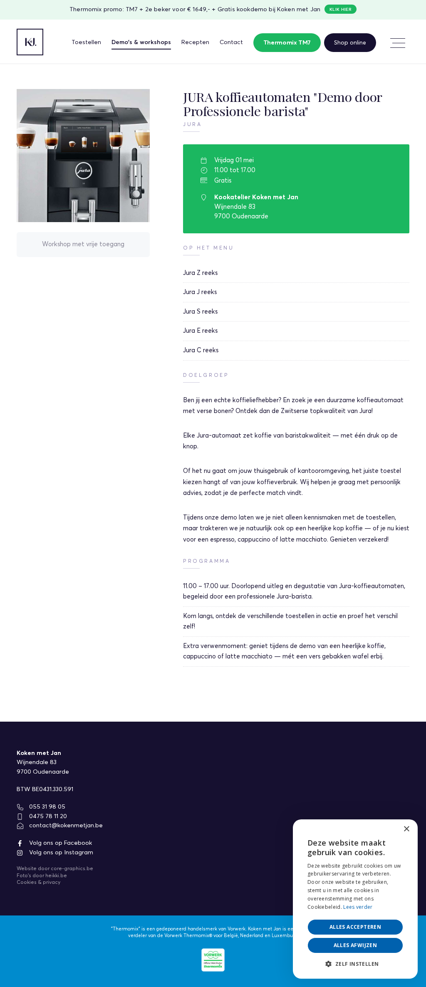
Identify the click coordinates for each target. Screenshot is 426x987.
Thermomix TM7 (287, 43)
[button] (355, 964)
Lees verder (357, 906)
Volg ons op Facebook (59, 843)
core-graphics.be (72, 868)
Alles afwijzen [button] (355, 945)
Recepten (195, 42)
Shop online (350, 43)
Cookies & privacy (38, 882)
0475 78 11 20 (47, 816)
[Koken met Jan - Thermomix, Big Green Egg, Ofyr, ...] (29, 42)
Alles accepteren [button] (355, 926)
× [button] (406, 829)
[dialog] (355, 899)
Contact (231, 42)
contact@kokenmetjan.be (65, 826)
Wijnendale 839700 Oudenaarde (43, 766)
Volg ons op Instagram (60, 853)
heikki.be (56, 875)
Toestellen (86, 42)
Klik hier (340, 9)
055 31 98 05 (46, 807)
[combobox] (388, 830)
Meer (396, 43)
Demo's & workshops (141, 42)
